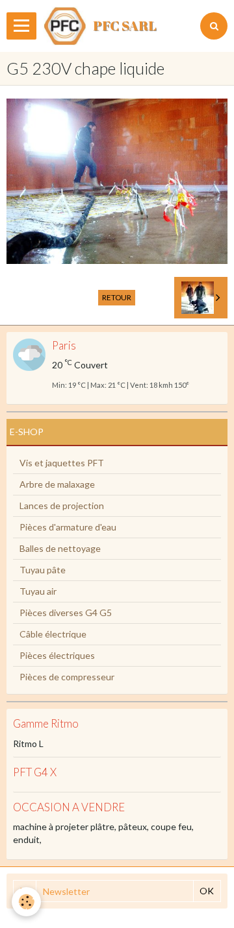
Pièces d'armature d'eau (68, 526)
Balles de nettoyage (60, 548)
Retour (116, 297)
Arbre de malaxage (57, 484)
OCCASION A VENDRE (69, 807)
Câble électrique (53, 633)
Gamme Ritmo (46, 724)
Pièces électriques (57, 655)
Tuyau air (38, 591)
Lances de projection (62, 505)
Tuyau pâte (43, 569)
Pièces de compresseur (67, 676)
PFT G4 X (35, 772)
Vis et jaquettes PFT (62, 462)
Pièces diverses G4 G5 (66, 612)
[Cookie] (26, 901)
